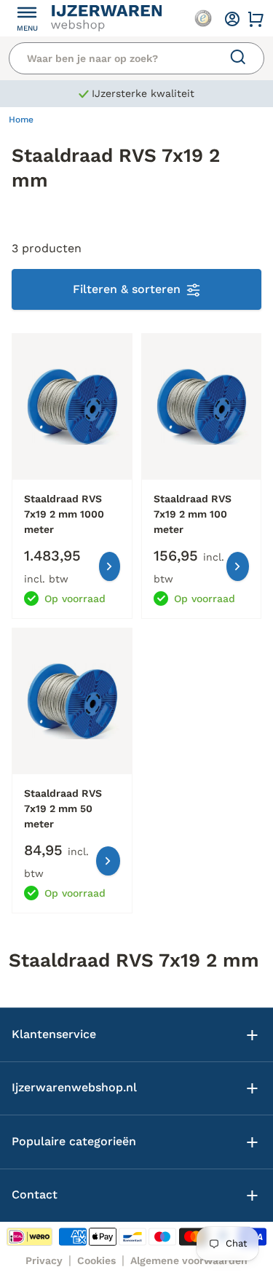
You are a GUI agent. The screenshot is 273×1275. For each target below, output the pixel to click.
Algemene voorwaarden (189, 1260)
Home (21, 119)
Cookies (96, 1260)
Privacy (44, 1260)
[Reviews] (203, 18)
